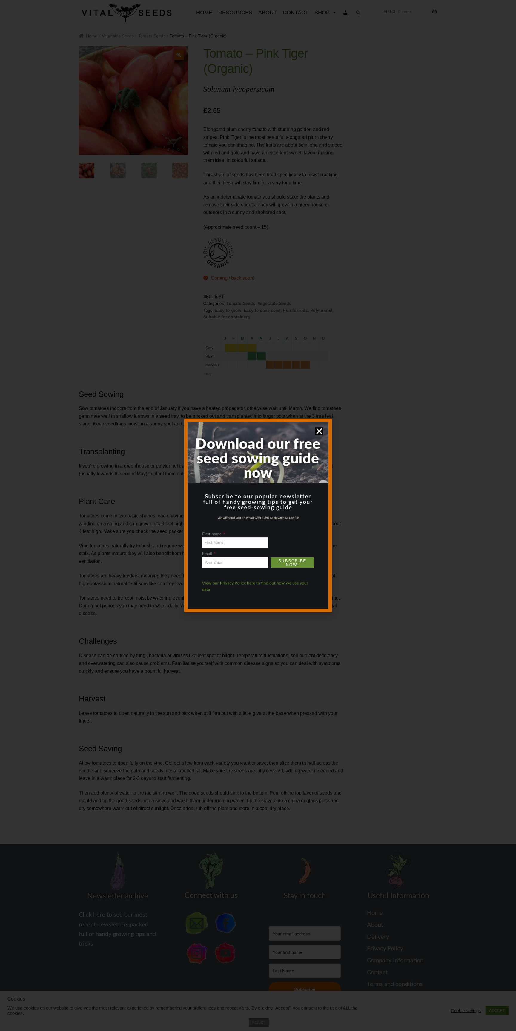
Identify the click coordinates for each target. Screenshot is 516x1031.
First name (206, 536)
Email (200, 559)
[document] (258, 515)
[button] (327, 419)
